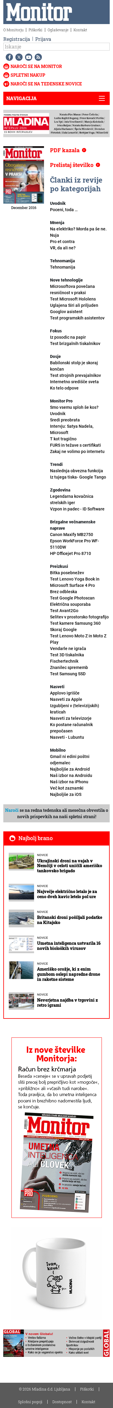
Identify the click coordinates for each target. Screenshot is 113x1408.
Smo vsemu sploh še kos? (74, 410)
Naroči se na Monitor (36, 66)
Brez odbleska (72, 594)
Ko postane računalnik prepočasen (71, 731)
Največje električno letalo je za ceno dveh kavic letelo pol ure (67, 894)
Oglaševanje (58, 29)
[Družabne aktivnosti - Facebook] (8, 57)
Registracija (16, 39)
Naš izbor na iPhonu (69, 781)
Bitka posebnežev (74, 579)
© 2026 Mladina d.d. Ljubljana (44, 1389)
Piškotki (35, 29)
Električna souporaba (70, 607)
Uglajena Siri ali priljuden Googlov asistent (77, 311)
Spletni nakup (28, 75)
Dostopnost (62, 1401)
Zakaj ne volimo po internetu (77, 451)
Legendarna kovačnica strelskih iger (77, 502)
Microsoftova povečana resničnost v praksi (73, 292)
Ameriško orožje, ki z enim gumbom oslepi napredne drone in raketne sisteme (68, 974)
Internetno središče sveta (74, 381)
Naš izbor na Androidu (71, 775)
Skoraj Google (78, 636)
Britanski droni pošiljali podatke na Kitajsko (69, 919)
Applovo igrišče (66, 696)
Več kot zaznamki (66, 791)
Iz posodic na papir (75, 340)
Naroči (12, 810)
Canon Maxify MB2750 (71, 534)
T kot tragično (75, 442)
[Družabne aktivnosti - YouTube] (27, 57)
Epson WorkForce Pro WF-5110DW (74, 544)
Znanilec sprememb (69, 670)
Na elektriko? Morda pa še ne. (78, 228)
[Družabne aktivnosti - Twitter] (18, 57)
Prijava (43, 39)
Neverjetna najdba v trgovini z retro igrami (67, 1002)
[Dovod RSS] (37, 57)
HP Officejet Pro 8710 (70, 553)
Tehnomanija (62, 267)
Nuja (54, 235)
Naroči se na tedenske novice (46, 84)
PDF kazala (65, 150)
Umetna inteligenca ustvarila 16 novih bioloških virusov (69, 945)
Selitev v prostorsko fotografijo (79, 620)
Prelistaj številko (71, 164)
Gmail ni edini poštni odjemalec (70, 763)
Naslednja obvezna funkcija (78, 473)
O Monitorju (13, 29)
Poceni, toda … (64, 209)
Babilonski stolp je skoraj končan (75, 369)
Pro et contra (63, 244)
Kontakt (80, 29)
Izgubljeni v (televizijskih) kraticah (74, 712)
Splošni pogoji (30, 1401)
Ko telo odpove (64, 388)
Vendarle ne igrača (68, 655)
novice (42, 855)
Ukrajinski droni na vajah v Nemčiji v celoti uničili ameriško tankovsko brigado (69, 866)
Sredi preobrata (71, 426)
